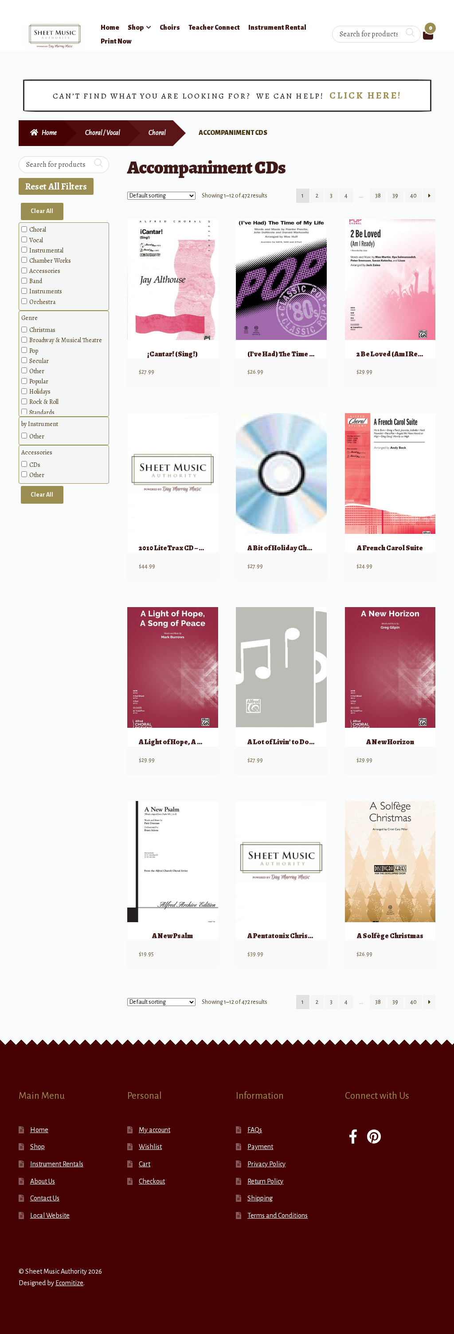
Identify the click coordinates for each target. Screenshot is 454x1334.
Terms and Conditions (277, 1215)
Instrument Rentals (56, 1164)
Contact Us (44, 1198)
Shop (136, 27)
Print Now (116, 41)
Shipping (260, 1198)
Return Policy (265, 1181)
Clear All (42, 211)
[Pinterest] (374, 1137)
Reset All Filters (56, 186)
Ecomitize (69, 1283)
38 (378, 196)
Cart (144, 1164)
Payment (260, 1146)
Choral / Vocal (102, 132)
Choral (157, 132)
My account (154, 1129)
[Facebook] (353, 1137)
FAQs (254, 1129)
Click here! (365, 95)
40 (413, 196)
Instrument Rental (277, 27)
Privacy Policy (266, 1164)
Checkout (152, 1181)
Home (110, 27)
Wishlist (150, 1146)
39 (395, 196)
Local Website (50, 1215)
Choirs (170, 27)
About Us (42, 1181)
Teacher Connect (214, 27)
